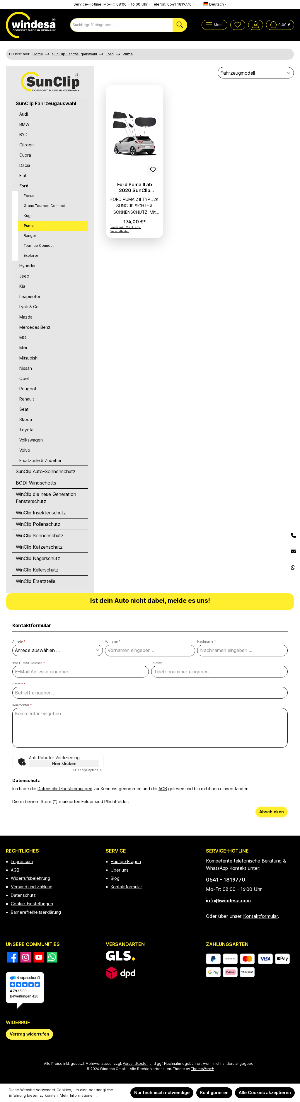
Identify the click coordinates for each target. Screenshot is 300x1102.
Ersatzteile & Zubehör (40, 460)
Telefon (156, 663)
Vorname (112, 642)
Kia (22, 286)
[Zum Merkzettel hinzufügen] (152, 170)
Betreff (18, 684)
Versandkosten (136, 1064)
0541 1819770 (179, 4)
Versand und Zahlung (31, 886)
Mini (23, 347)
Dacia (24, 165)
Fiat (22, 175)
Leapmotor (29, 296)
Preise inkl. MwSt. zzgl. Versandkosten (125, 229)
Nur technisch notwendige (162, 1092)
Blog (115, 878)
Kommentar (22, 705)
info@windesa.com (228, 900)
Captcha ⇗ (87, 770)
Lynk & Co (29, 306)
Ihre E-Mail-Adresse (28, 663)
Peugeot (27, 388)
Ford (23, 185)
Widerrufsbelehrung (30, 878)
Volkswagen (31, 439)
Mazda (26, 316)
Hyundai (27, 265)
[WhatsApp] (293, 567)
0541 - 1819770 (225, 880)
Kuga (28, 215)
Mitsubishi (28, 357)
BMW (24, 124)
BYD (23, 134)
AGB (162, 788)
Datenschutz (23, 895)
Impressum (22, 861)
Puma (28, 225)
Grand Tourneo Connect (44, 205)
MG (22, 337)
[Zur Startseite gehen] (31, 25)
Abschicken (271, 811)
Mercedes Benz (34, 327)
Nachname (206, 642)
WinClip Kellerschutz (37, 570)
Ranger (30, 235)
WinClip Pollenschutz (38, 524)
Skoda (25, 419)
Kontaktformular (126, 886)
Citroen (26, 144)
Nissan (25, 368)
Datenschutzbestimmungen (65, 788)
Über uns (120, 869)
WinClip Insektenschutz (41, 513)
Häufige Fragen (126, 861)
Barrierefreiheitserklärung (36, 912)
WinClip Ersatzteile (35, 581)
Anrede (18, 642)
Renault (26, 398)
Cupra (25, 155)
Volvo (24, 450)
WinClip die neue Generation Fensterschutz (46, 497)
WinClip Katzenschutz (39, 547)
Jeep (24, 275)
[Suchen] (180, 25)
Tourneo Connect (39, 245)
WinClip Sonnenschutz (40, 535)
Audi (23, 114)
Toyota (26, 429)
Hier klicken (64, 763)
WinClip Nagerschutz (38, 558)
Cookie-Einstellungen (32, 903)
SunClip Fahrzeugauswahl (46, 103)
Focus (29, 196)
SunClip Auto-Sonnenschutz (46, 471)
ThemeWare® (202, 1069)
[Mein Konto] (255, 25)
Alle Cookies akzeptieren (265, 1092)
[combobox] (121, 25)
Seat (23, 409)
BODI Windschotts (36, 483)
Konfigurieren (214, 1092)
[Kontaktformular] (293, 551)
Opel (24, 378)
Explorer (31, 255)
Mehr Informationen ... (79, 1095)
